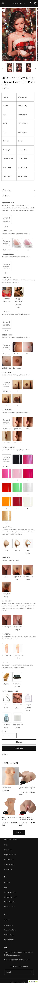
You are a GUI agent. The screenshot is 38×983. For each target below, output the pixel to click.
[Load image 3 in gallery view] (28, 67)
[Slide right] (35, 68)
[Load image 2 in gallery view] (19, 67)
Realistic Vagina (6, 787)
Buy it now (19, 748)
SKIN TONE (6, 312)
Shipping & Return (10, 855)
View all (19, 832)
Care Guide (8, 850)
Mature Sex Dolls (10, 930)
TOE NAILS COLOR (8, 447)
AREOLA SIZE (6, 372)
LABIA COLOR (6, 410)
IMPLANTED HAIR (8, 203)
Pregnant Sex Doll (10, 897)
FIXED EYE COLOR (8, 254)
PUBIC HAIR (6, 558)
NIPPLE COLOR (7, 335)
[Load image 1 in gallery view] (9, 67)
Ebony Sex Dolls (9, 902)
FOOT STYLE (6, 634)
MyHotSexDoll (16, 982)
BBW (5, 887)
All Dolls (7, 883)
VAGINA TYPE (6, 601)
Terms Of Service (9, 864)
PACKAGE (5, 662)
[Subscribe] (31, 972)
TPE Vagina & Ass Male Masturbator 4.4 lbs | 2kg (26, 818)
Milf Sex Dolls (8, 935)
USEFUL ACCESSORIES (10, 691)
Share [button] (6, 754)
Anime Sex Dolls (9, 907)
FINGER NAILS (7, 231)
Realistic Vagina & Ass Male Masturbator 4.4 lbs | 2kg (27, 788)
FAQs (5, 845)
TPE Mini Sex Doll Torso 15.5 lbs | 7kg (9, 818)
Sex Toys (7, 920)
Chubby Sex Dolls (10, 892)
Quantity (4, 731)
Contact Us (8, 869)
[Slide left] (2, 68)
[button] (2, 3)
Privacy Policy (8, 859)
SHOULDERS (6, 277)
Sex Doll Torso (9, 940)
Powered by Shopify (24, 982)
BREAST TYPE (7, 527)
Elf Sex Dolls (8, 925)
